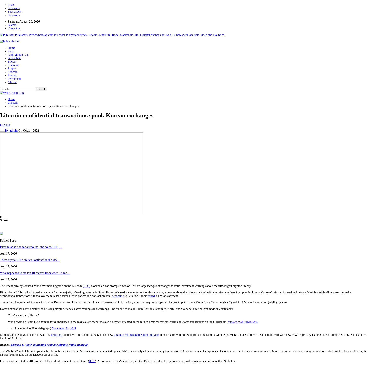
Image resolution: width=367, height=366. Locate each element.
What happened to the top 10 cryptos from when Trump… (35, 273)
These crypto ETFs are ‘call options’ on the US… (30, 260)
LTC (86, 286)
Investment (14, 78)
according (118, 295)
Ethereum (13, 65)
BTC (92, 361)
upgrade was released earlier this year (136, 334)
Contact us (14, 28)
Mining (12, 75)
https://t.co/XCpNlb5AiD (243, 321)
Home (11, 47)
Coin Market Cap (18, 54)
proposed (56, 334)
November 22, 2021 (64, 328)
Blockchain (14, 58)
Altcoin (12, 82)
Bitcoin (12, 25)
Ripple (12, 68)
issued (151, 295)
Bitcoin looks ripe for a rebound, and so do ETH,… (31, 247)
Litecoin (13, 72)
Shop (11, 51)
